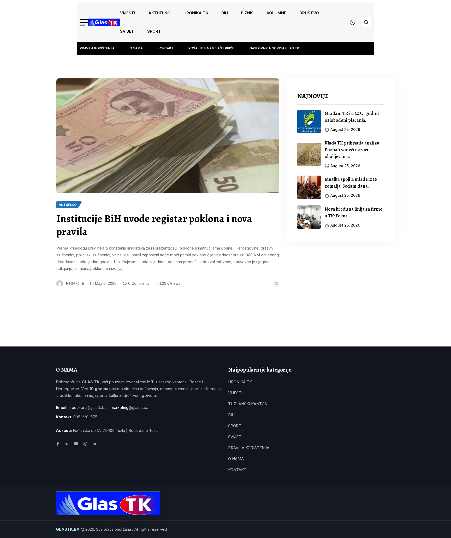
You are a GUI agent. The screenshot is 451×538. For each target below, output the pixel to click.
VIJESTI (127, 12)
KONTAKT (166, 48)
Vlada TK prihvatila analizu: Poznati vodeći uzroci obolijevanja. (353, 150)
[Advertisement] (341, 289)
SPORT (154, 31)
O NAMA (136, 48)
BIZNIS (247, 12)
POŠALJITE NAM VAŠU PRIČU (211, 48)
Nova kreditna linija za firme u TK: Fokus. (353, 212)
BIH (224, 12)
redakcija (75, 283)
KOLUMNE (276, 12)
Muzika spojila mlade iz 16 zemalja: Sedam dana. (351, 182)
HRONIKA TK (195, 12)
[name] (104, 22)
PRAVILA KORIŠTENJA (97, 48)
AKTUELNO (159, 12)
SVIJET (127, 31)
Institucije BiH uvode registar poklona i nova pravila (154, 225)
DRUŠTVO (309, 12)
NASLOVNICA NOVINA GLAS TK (274, 48)
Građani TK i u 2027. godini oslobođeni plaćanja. (352, 116)
